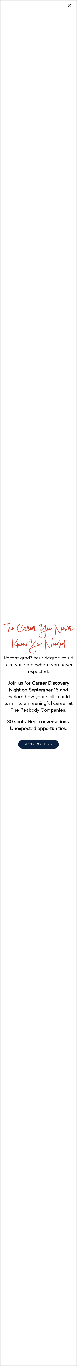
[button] (38, 744)
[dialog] (38, 683)
